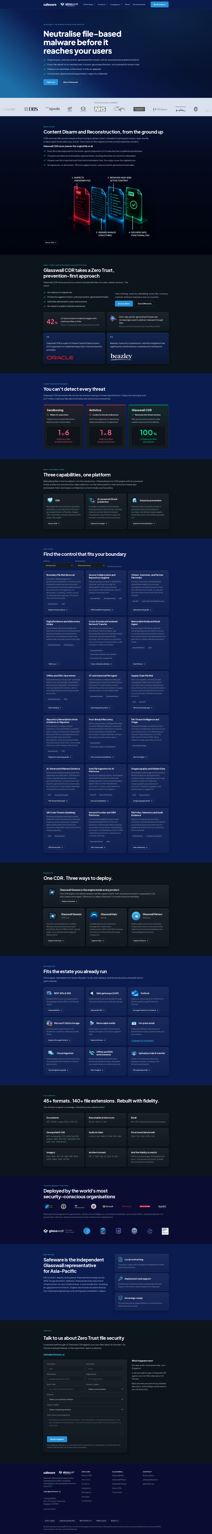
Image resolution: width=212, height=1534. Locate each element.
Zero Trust (86, 1479)
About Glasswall (70, 82)
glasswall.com (148, 1484)
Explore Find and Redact (142, 523)
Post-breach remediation (101, 757)
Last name (90, 1364)
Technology (88, 4)
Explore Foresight (98, 523)
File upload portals (140, 1070)
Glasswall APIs (54, 1010)
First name (51, 1364)
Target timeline (53, 1405)
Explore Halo (97, 941)
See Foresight (138, 757)
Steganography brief (141, 801)
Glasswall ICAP (96, 1010)
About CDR (49, 242)
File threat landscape (141, 708)
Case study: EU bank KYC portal (153, 601)
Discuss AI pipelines (98, 801)
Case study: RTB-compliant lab (101, 658)
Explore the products (56, 610)
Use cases (86, 1496)
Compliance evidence (154, 836)
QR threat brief (54, 847)
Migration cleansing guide (58, 757)
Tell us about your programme (58, 1415)
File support (86, 1492)
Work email (51, 1374)
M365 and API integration (101, 610)
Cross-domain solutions (100, 664)
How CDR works (145, 303)
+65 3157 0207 (49, 1509)
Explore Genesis (68, 901)
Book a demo (159, 4)
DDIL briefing (53, 708)
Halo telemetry (139, 847)
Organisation (91, 1374)
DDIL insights (96, 1070)
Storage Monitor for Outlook (144, 1010)
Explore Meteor (139, 941)
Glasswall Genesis (119, 1484)
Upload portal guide (141, 610)
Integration (86, 1488)
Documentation (139, 4)
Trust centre (117, 1492)
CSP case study (97, 847)
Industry (46, 561)
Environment (80, 561)
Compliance (115, 5)
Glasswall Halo (118, 1475)
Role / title (51, 1384)
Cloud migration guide (57, 1070)
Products (101, 4)
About (127, 4)
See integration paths (99, 708)
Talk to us (51, 82)
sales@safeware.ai (54, 1354)
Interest (50, 1395)
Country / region (92, 1384)
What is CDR (87, 1475)
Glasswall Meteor (119, 1479)
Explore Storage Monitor (58, 1040)
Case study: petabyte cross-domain (103, 654)
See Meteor (138, 664)
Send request (57, 1439)
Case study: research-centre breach (102, 746)
